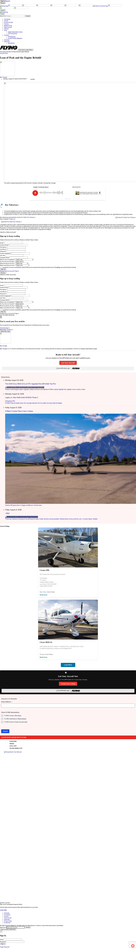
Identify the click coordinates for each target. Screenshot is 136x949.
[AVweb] (43, 6)
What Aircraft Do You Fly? (7, 263)
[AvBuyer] (57, 6)
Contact (6, 916)
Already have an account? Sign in (9, 271)
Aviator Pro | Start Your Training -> (26, 217)
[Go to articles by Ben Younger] (68, 68)
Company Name (4, 257)
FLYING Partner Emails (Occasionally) (15, 722)
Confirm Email (4, 245)
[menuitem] (70, 19)
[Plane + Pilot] (86, 6)
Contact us (12, 219)
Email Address (6, 702)
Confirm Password (5, 253)
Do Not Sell (7, 922)
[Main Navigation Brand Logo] (4, 12)
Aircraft (6, 51)
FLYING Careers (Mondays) (12, 715)
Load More (68, 665)
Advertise (6, 913)
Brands (3, 3)
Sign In (3, 944)
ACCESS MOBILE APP (16, 748)
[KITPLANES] (72, 6)
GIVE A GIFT (13, 746)
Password (3, 251)
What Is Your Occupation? (7, 259)
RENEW (12, 743)
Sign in (8, 328)
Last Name (3, 249)
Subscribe (3, 328)
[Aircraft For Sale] (15, 6)
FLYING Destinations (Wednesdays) (15, 719)
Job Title (2, 255)
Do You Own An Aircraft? (7, 261)
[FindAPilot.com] (7, 8)
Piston (6, 53)
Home (1, 51)
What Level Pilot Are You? (7, 265)
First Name (3, 247)
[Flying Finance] (115, 6)
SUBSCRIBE (13, 741)
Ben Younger (3, 77)
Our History (7, 914)
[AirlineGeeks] (29, 6)
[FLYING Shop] (21, 8)
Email (2, 243)
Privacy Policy (8, 921)
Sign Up (3, 269)
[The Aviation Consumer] (100, 6)
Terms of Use (7, 918)
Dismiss (3, 273)
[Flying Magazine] (4, 6)
